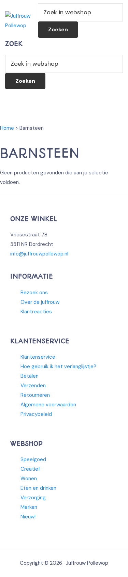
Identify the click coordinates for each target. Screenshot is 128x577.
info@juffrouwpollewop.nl (39, 253)
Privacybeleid (36, 414)
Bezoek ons (34, 292)
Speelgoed (33, 459)
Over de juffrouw (39, 302)
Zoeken (58, 29)
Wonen (28, 478)
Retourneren (35, 395)
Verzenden (33, 385)
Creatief (30, 469)
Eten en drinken (38, 488)
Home (7, 128)
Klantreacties (36, 311)
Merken (28, 507)
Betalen (29, 376)
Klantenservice (37, 357)
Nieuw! (27, 516)
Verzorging (33, 497)
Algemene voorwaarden (48, 404)
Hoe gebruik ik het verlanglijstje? (58, 366)
